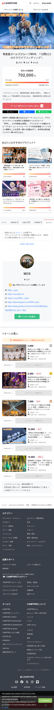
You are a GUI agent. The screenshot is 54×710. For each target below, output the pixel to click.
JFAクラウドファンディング (12, 644)
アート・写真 (7, 545)
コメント (49, 222)
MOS (20, 62)
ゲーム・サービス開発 (10, 537)
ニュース (30, 617)
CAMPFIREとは (32, 609)
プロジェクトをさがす (16, 505)
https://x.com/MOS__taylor (18, 298)
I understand (45, 700)
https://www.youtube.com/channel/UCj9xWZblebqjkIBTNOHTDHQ (28, 306)
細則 (28, 638)
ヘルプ (29, 621)
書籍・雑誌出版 (32, 537)
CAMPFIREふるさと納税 (11, 632)
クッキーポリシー (33, 663)
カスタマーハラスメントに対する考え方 (39, 658)
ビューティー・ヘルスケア (36, 541)
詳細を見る (7, 365)
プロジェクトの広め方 (10, 594)
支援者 (26, 222)
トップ (4, 505)
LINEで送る (45, 112)
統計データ (31, 594)
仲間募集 (38, 222)
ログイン (37, 3)
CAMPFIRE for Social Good (12, 621)
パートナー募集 (40, 687)
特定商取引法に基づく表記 (15, 310)
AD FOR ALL (7, 636)
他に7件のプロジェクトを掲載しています (29, 285)
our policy (5, 707)
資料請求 (6, 568)
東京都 (35, 62)
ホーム (4, 222)
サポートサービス (33, 586)
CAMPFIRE (6, 609)
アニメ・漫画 (7, 530)
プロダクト (6, 522)
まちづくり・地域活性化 (35, 518)
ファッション (7, 534)
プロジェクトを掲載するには (13, 9)
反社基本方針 (31, 653)
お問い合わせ (31, 625)
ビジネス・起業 (8, 541)
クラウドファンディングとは (12, 586)
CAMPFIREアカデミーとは (12, 582)
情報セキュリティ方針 (34, 650)
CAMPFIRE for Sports (10, 628)
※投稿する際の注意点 (27, 244)
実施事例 (30, 590)
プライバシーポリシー (34, 642)
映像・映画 (31, 534)
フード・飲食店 (8, 526)
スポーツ (30, 530)
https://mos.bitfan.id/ (16, 294)
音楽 (27, 62)
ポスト (11, 112)
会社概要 (14, 687)
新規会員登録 (46, 3)
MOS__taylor (13, 290)
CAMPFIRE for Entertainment (12, 625)
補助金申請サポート (9, 652)
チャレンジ (31, 526)
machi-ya (6, 648)
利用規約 (30, 634)
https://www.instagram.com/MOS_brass (23, 302)
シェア (28, 112)
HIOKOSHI (6, 640)
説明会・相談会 (32, 582)
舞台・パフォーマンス (34, 545)
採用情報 (27, 687)
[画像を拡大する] (24, 358)
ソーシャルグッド (9, 549)
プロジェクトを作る (9, 564)
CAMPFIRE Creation (10, 617)
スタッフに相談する (34, 564)
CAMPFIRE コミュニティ (11, 613)
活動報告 (14, 222)
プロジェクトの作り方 (10, 590)
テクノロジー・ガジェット (12, 518)
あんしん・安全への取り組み (37, 613)
